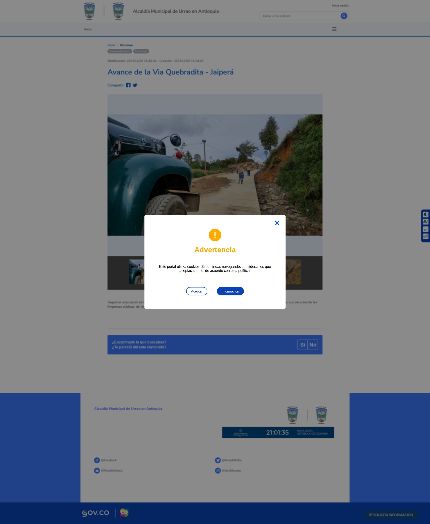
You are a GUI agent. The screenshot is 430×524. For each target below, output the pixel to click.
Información (230, 291)
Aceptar (196, 291)
